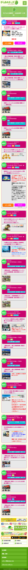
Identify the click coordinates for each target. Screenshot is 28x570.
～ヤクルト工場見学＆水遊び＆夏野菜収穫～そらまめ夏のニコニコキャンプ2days (14, 320)
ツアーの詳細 (8, 43)
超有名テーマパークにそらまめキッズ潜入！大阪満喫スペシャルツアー (14, 172)
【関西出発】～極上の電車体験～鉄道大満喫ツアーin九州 (14, 346)
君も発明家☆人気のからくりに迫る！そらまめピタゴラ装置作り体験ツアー (14, 28)
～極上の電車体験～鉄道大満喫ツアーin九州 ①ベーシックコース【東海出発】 (14, 57)
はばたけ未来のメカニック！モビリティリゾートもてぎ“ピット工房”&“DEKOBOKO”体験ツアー (14, 220)
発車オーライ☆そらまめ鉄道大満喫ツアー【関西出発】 (14, 103)
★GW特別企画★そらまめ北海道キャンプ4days (14, 428)
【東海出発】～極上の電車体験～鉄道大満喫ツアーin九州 (14, 370)
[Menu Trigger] (25, 3)
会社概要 (4, 550)
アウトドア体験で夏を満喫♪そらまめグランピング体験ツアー (14, 392)
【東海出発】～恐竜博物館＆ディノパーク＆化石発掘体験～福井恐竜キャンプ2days (14, 297)
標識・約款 (4, 553)
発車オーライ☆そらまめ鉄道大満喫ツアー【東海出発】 (14, 129)
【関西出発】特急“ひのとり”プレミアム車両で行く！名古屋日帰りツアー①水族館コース (14, 457)
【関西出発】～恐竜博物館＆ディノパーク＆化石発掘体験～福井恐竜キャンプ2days (14, 271)
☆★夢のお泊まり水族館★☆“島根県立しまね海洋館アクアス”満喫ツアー (14, 243)
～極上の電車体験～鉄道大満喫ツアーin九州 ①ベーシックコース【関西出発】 (14, 78)
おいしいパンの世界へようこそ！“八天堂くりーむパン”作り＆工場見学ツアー (14, 150)
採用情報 (4, 557)
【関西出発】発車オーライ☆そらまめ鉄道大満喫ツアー (14, 482)
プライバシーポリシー (7, 564)
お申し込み (20, 43)
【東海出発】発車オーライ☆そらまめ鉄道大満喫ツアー (14, 506)
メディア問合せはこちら (8, 561)
